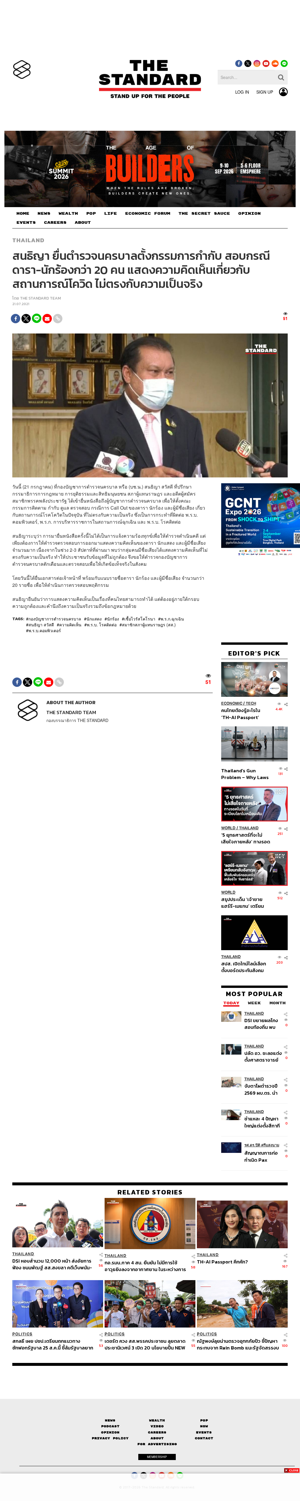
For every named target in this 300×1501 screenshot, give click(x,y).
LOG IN (242, 92)
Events (204, 1432)
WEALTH (68, 214)
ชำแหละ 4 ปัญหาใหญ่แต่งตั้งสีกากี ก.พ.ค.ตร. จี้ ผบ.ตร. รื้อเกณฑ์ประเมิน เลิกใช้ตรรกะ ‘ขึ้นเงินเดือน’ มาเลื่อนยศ (262, 1122)
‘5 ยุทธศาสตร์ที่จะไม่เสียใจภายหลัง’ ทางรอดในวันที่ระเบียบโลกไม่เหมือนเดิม (245, 838)
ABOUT (83, 223)
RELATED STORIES (150, 1192)
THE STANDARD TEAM (40, 298)
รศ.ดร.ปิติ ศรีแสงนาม (261, 1145)
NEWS (44, 214)
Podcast (110, 1426)
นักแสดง (94, 619)
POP (91, 214)
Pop (204, 1420)
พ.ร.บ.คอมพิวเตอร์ (44, 630)
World (228, 828)
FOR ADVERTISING (157, 1444)
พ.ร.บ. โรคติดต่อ (102, 624)
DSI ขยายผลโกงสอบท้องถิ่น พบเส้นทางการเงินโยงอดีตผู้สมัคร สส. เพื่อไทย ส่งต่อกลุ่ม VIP (261, 1023)
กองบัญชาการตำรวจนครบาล (54, 619)
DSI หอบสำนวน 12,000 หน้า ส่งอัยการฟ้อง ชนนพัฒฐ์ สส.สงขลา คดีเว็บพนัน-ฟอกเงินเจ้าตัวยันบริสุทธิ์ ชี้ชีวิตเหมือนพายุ (52, 1264)
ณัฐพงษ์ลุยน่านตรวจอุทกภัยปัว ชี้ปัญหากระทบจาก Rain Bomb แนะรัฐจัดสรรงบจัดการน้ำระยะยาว (238, 1344)
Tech (251, 703)
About (157, 1438)
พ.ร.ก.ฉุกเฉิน (172, 619)
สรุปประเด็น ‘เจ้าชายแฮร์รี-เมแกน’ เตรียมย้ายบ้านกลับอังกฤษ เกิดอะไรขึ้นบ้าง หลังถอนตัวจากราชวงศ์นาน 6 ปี (245, 902)
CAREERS (55, 223)
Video (157, 1426)
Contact (204, 1438)
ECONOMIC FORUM (147, 214)
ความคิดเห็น (70, 624)
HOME (22, 214)
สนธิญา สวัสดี (41, 624)
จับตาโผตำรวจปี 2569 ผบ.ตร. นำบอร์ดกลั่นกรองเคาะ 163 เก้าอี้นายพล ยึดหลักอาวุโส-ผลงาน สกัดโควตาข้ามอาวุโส (262, 1089)
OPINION (249, 214)
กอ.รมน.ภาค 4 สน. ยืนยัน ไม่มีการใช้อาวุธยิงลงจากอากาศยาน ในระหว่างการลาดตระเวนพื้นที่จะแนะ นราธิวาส (145, 1266)
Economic (231, 703)
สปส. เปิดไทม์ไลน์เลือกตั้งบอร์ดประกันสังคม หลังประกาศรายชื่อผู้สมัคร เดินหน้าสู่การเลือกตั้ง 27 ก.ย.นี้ (243, 967)
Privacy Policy (110, 1438)
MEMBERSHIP (157, 1457)
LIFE (110, 214)
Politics (22, 1334)
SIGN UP (264, 92)
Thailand (28, 240)
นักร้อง (113, 619)
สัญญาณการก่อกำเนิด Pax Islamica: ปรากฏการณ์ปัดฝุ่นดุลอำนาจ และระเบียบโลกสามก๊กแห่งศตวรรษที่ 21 (262, 1156)
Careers (157, 1432)
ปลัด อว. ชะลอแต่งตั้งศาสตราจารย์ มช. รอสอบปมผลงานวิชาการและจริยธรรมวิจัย (263, 1056)
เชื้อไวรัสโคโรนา (139, 619)
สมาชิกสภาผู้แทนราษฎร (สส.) (149, 624)
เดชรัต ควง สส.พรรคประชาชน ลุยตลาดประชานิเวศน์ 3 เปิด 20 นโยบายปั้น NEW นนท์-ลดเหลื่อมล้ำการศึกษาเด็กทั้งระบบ (145, 1344)
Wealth (157, 1420)
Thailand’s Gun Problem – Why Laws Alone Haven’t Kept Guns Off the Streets (245, 773)
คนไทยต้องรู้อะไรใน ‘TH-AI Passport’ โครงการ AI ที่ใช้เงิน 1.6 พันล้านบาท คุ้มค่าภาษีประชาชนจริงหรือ (244, 713)
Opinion (110, 1432)
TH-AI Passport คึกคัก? (222, 1262)
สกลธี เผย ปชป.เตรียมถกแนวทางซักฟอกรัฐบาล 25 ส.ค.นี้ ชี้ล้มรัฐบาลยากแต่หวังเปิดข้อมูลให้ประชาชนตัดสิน (52, 1344)
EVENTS (26, 223)
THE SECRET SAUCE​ (204, 214)
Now (204, 1426)
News (110, 1420)
